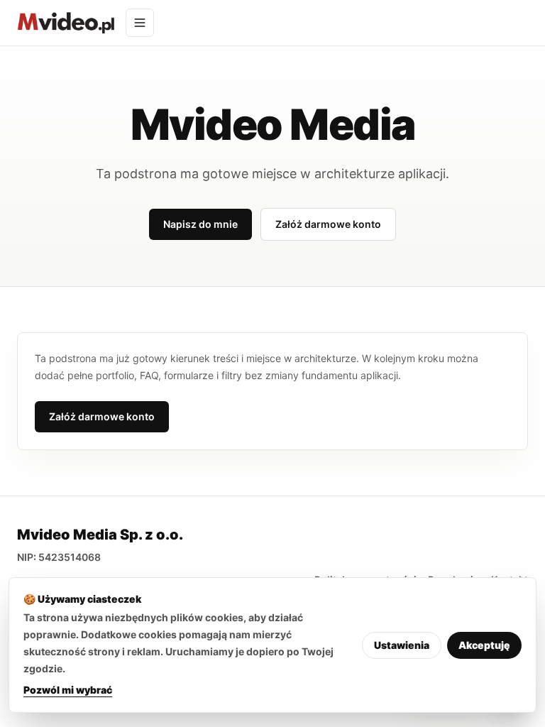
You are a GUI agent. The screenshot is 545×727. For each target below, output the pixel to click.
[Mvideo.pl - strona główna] (65, 22)
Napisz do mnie (200, 224)
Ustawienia (401, 645)
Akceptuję (484, 645)
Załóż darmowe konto (328, 224)
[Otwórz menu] (140, 23)
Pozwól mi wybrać (67, 690)
